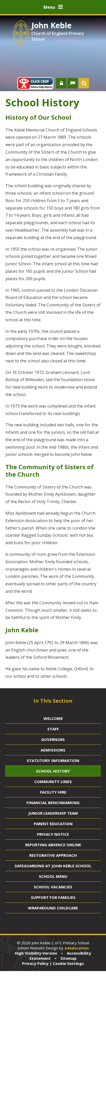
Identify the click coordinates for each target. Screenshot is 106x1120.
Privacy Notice (53, 834)
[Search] (84, 83)
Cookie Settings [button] (68, 963)
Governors (53, 739)
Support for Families (53, 897)
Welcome (53, 718)
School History (53, 771)
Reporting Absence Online (53, 844)
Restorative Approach (53, 855)
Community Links (53, 781)
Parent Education (53, 823)
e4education (77, 947)
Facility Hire (53, 792)
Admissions (53, 749)
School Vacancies (53, 886)
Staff (53, 728)
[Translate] (72, 83)
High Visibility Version (36, 953)
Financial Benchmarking (53, 802)
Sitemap (68, 958)
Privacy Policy (35, 963)
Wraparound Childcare (53, 907)
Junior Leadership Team (53, 813)
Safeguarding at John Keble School (53, 865)
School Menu (53, 876)
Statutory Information (53, 760)
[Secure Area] (61, 83)
